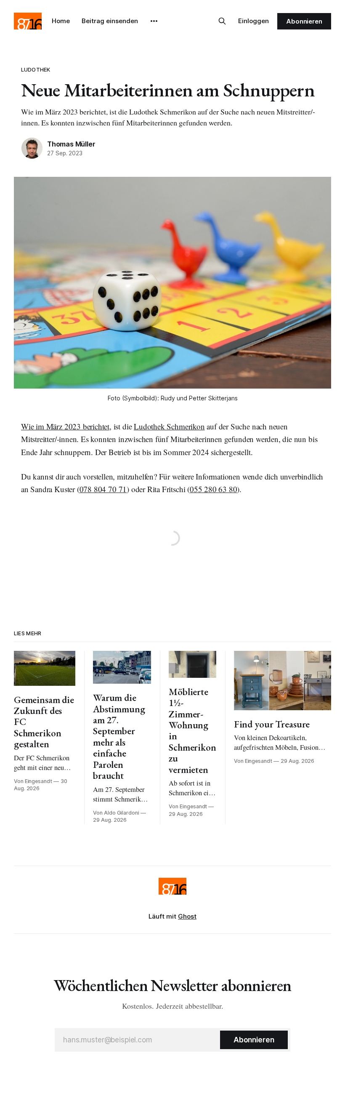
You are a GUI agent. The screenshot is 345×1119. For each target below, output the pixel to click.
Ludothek (35, 69)
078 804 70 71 (103, 489)
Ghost (187, 916)
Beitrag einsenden (110, 21)
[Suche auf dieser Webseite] (222, 21)
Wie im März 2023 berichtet (65, 426)
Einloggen (253, 21)
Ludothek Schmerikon (169, 426)
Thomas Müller (71, 144)
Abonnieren (304, 21)
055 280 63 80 (213, 489)
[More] (154, 21)
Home (61, 21)
